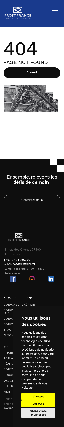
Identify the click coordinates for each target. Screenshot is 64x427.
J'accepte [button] (38, 396)
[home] (17, 12)
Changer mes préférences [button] (38, 412)
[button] (55, 12)
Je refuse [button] (38, 403)
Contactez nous (32, 200)
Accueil (31, 72)
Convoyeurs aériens (20, 305)
